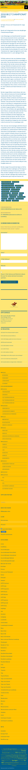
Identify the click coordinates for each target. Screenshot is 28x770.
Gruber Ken (15, 193)
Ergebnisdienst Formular (8, 463)
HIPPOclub (3, 586)
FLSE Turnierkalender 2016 (8, 397)
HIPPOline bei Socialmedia (6, 342)
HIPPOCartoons (5, 583)
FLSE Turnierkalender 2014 (8, 402)
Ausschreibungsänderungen (8, 560)
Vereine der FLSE (5, 408)
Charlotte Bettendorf (7, 185)
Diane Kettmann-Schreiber (8, 187)
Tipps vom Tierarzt (5, 684)
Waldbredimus (4, 764)
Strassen (19, 760)
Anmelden (3, 731)
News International (7, 438)
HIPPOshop (4, 605)
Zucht (2, 480)
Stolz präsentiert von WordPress (7, 768)
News (2, 628)
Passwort (3, 524)
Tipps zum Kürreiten (6, 687)
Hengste (3, 580)
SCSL (3, 200)
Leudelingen (5, 196)
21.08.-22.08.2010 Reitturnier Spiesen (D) (11, 208)
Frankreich (3, 754)
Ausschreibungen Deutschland (8, 552)
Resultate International (6, 656)
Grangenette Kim (6, 193)
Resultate (4, 198)
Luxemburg (8, 756)
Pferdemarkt (5, 377)
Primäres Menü (26, 7)
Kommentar (4, 232)
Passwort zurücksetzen (6, 534)
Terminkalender (6, 391)
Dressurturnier (6, 752)
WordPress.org (4, 739)
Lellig (20, 194)
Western (3, 701)
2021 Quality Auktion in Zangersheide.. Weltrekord (11, 362)
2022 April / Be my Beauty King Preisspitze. (10, 332)
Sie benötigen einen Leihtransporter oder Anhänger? (12, 355)
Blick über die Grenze (6, 563)
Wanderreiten (4, 698)
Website (3, 265)
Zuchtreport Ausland (7, 488)
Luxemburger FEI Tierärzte (8, 411)
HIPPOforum (4, 591)
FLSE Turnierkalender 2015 (8, 400)
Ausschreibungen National (7, 558)
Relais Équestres (6, 422)
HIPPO (5, 469)
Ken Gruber (4, 194)
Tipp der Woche (5, 675)
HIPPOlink (3, 597)
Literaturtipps (5, 380)
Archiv (2, 544)
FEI (16, 752)
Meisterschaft (21, 196)
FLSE (19, 752)
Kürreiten (4, 455)
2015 (2, 749)
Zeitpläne (3, 712)
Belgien (21, 749)
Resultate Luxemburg (6, 659)
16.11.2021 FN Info (5, 348)
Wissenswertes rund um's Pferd (8, 709)
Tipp (2, 673)
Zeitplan (9, 764)
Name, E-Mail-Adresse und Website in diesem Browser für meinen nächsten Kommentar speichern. (13, 275)
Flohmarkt (5, 383)
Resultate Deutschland (6, 653)
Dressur (19, 187)
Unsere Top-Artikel (6, 466)
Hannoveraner (7, 754)
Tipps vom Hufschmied (6, 678)
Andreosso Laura (6, 181)
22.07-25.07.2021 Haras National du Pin (9, 358)
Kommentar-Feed (5, 736)
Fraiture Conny (15, 189)
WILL (3, 477)
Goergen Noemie (15, 191)
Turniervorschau (5, 692)
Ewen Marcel (12, 752)
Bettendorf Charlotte (7, 183)
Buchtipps (3, 566)
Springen (8, 200)
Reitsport (12, 758)
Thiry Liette (15, 200)
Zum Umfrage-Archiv (6, 317)
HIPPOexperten (5, 588)
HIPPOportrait (4, 603)
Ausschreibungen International (8, 555)
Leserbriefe (3, 619)
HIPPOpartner (4, 600)
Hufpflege (4, 447)
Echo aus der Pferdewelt (7, 572)
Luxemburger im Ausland (7, 625)
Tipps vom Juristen (5, 681)
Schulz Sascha (19, 198)
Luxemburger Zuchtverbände (9, 413)
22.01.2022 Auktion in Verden (7, 345)
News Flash (4, 430)
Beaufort (18, 749)
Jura (3, 449)
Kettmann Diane (13, 194)
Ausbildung (5, 452)
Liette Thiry (13, 196)
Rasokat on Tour (5, 645)
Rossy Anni (11, 198)
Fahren (2, 574)
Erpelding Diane (6, 189)
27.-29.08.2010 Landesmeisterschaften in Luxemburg (11, 214)
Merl (6, 757)
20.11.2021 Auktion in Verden (7, 352)
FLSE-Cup (23, 752)
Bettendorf (16, 181)
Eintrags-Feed (4, 733)
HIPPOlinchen (4, 594)
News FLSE (4, 433)
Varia (2, 695)
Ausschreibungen (5, 549)
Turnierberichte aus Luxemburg (10, 11)
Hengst (21, 193)
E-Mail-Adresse (5, 259)
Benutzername (4, 520)
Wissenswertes (5, 458)
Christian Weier (19, 185)
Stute (22, 760)
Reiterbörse (5, 375)
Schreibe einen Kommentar (7, 20)
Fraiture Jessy (5, 191)
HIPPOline (4, 7)
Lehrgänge (4, 394)
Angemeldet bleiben (7, 529)
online (5, 511)
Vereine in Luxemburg (7, 424)
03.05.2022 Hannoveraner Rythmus (8, 335)
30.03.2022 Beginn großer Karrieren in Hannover (11, 339)
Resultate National (5, 661)
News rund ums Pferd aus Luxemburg (10, 436)
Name (3, 252)
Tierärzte (4, 444)
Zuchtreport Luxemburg (8, 485)
